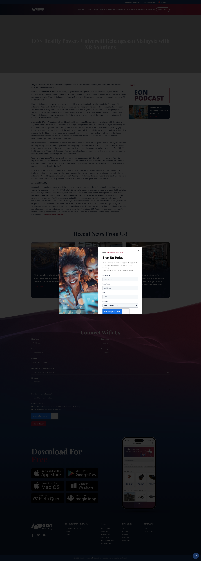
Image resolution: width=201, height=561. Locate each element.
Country (105, 301)
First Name (106, 275)
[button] (138, 250)
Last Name (106, 284)
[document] (100, 280)
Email (104, 293)
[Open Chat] (196, 556)
